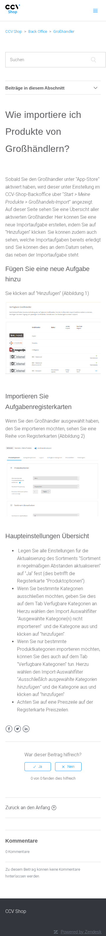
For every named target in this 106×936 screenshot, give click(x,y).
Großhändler (63, 31)
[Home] (12, 12)
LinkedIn (26, 729)
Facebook (9, 729)
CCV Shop (13, 31)
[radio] (37, 766)
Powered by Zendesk (81, 931)
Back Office (37, 31)
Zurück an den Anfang (27, 807)
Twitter (17, 729)
